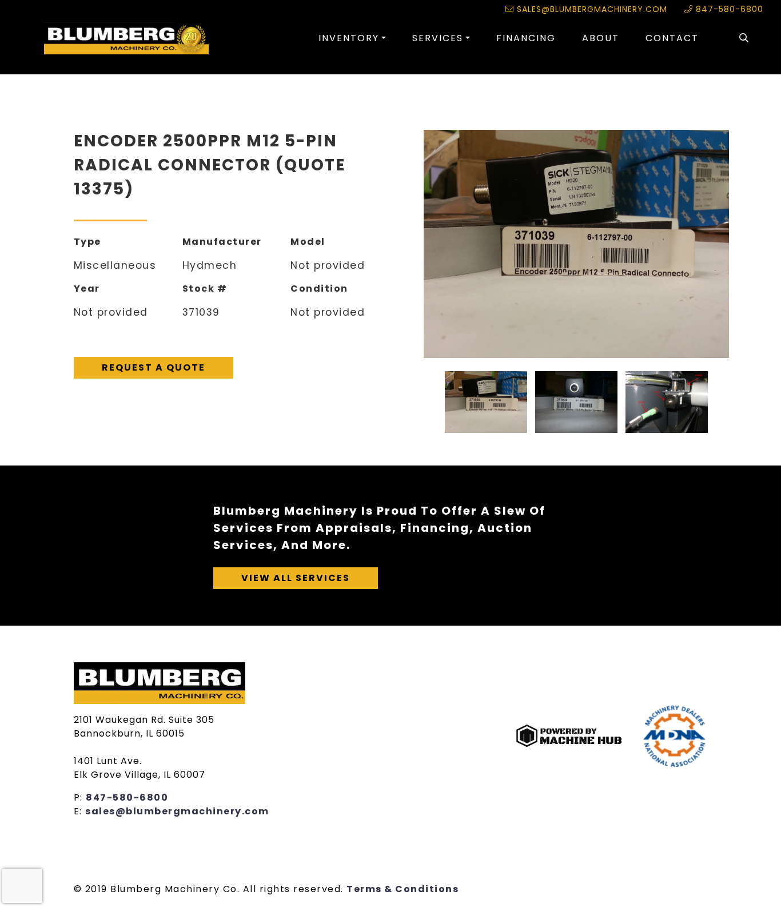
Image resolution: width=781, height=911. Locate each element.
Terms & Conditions (402, 889)
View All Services (295, 577)
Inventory (348, 38)
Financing (526, 38)
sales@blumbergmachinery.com (590, 9)
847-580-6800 (728, 9)
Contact (672, 38)
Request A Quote (153, 367)
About (600, 38)
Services (437, 38)
